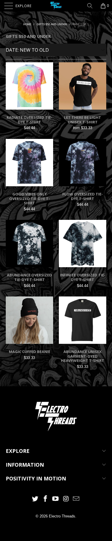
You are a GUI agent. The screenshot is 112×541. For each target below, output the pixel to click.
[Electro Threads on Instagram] (66, 499)
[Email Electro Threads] (76, 499)
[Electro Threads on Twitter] (35, 499)
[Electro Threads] (56, 5)
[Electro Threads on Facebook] (45, 499)
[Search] (92, 5)
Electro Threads (62, 516)
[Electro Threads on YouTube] (55, 499)
